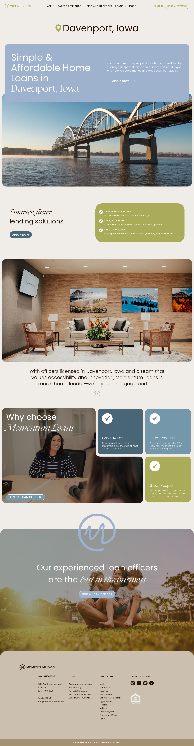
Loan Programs (106, 694)
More (132, 6)
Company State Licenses (80, 684)
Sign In (158, 6)
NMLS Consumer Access (80, 694)
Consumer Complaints (79, 698)
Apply (51, 6)
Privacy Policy (75, 687)
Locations (104, 704)
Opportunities (106, 701)
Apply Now (120, 80)
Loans (119, 6)
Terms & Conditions (78, 691)
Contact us (105, 687)
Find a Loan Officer (99, 6)
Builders (103, 708)
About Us (104, 691)
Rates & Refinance (69, 6)
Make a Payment (177, 6)
